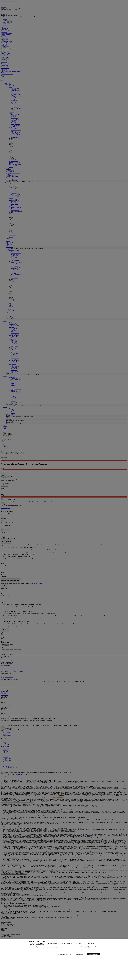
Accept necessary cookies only (64, 954)
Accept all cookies (93, 954)
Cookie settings (79, 954)
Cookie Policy (35, 951)
